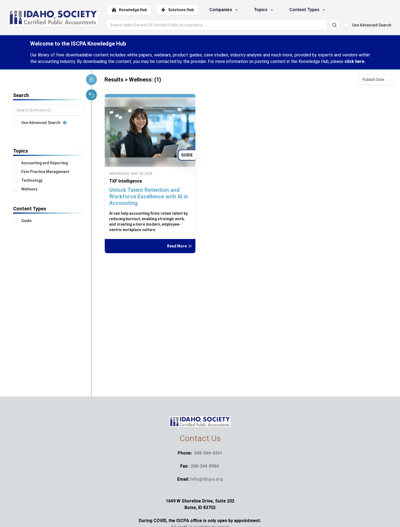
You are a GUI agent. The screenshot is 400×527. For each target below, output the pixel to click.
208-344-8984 (204, 466)
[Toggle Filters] (91, 79)
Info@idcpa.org (206, 479)
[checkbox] (346, 25)
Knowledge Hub (133, 10)
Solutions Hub (181, 10)
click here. (354, 61)
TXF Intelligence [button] (125, 181)
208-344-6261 (208, 453)
